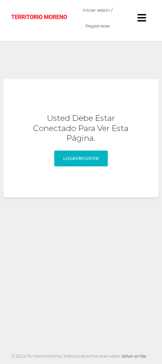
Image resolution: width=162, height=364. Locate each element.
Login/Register (81, 158)
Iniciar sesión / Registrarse (98, 18)
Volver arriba (133, 356)
